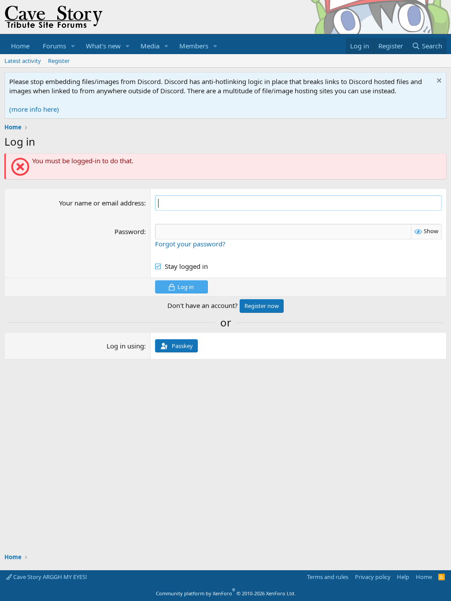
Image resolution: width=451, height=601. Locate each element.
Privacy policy (373, 577)
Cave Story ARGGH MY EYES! (49, 577)
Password (129, 231)
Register (59, 61)
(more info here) (34, 109)
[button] (73, 46)
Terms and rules (327, 577)
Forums (54, 45)
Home (20, 45)
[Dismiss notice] (438, 81)
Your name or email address (101, 202)
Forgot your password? (190, 243)
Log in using (125, 345)
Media (149, 45)
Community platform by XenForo (226, 593)
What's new (103, 45)
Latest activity (22, 61)
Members (193, 45)
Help (403, 577)
